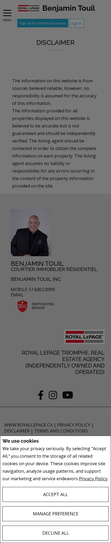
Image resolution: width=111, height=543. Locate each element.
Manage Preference (55, 514)
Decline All (55, 533)
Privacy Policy (93, 478)
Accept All (55, 494)
